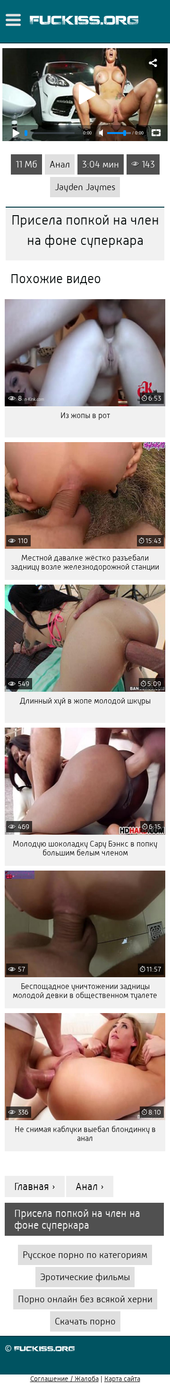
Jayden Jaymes (85, 187)
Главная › (34, 1186)
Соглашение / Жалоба (64, 1379)
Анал (60, 164)
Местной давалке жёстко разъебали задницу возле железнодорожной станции (85, 562)
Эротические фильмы (85, 1277)
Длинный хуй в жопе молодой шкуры (85, 700)
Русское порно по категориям (85, 1254)
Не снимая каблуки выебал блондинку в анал (85, 1134)
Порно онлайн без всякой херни (85, 1299)
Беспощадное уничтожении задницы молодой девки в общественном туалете (85, 991)
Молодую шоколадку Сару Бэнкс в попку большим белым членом (85, 848)
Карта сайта (122, 1379)
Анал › (90, 1186)
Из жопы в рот (85, 415)
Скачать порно (85, 1321)
